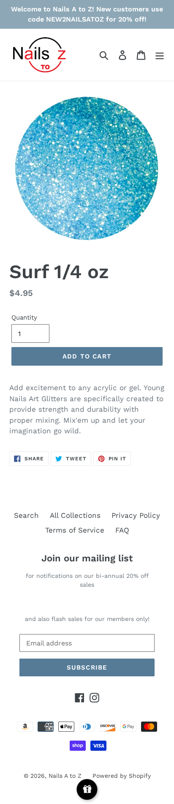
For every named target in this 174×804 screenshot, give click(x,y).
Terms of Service (74, 530)
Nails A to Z (65, 775)
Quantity (24, 317)
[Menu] (159, 55)
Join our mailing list (87, 558)
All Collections (75, 515)
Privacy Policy (135, 515)
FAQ (122, 530)
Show (87, 789)
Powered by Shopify (121, 775)
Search (26, 515)
